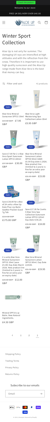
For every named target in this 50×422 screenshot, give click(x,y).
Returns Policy (12, 374)
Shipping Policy (13, 354)
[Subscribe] (41, 393)
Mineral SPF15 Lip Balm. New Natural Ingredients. (11, 315)
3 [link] (37, 335)
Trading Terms (12, 360)
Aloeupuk (21, 417)
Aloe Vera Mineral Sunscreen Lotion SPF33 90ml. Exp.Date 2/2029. (36, 261)
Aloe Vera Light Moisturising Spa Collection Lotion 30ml (36, 116)
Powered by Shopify (31, 417)
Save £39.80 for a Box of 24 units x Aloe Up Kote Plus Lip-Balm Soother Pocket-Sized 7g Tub (12, 206)
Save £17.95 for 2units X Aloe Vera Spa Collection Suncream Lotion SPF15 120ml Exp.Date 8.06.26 (35, 214)
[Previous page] (12, 335)
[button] (3, 22)
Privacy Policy (12, 367)
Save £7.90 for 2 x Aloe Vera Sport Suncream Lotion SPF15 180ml (13, 156)
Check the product (26, 2)
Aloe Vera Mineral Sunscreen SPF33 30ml (13, 115)
